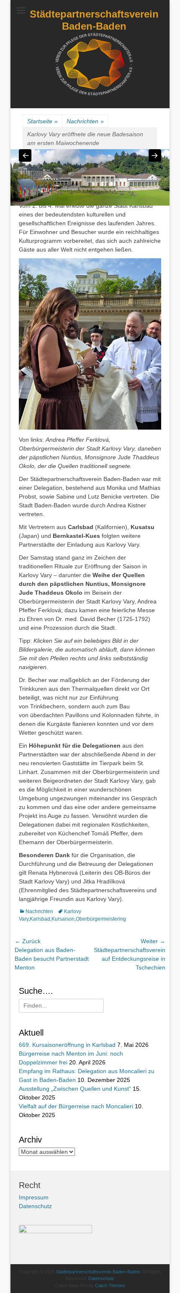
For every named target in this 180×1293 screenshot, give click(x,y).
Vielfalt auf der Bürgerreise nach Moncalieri (76, 1106)
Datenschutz (35, 1206)
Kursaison (63, 919)
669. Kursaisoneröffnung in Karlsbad (67, 1044)
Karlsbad (40, 919)
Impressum (34, 1197)
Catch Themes (110, 1285)
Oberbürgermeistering (101, 919)
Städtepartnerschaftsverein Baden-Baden (94, 20)
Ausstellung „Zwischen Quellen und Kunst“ (75, 1088)
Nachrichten (85, 121)
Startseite (42, 121)
